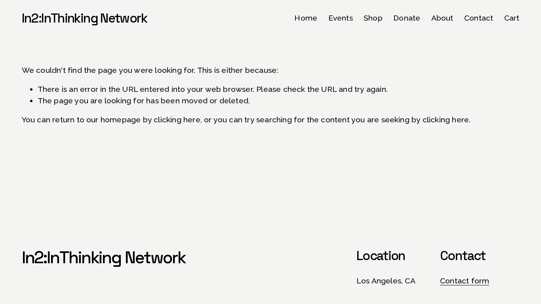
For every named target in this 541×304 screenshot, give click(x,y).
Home (305, 18)
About (442, 18)
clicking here (177, 119)
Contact (478, 18)
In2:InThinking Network (84, 18)
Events (340, 18)
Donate (406, 18)
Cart (512, 18)
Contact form (464, 280)
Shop (373, 18)
